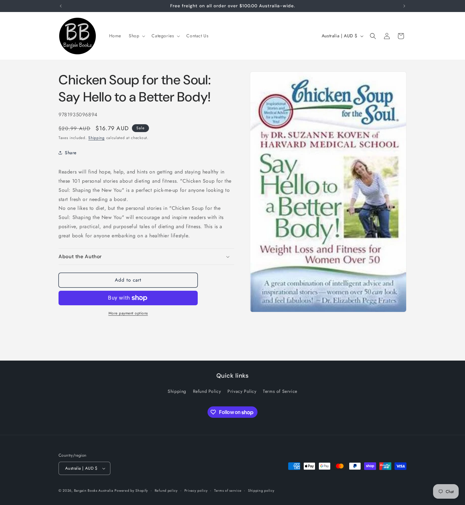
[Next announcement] (404, 6)
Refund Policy (207, 391)
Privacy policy (196, 490)
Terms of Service (280, 391)
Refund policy (166, 490)
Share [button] (71, 152)
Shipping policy (261, 490)
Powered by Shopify (131, 490)
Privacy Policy (241, 391)
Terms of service (227, 490)
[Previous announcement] (61, 6)
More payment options (128, 313)
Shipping (96, 138)
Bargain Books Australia (93, 490)
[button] (136, 35)
